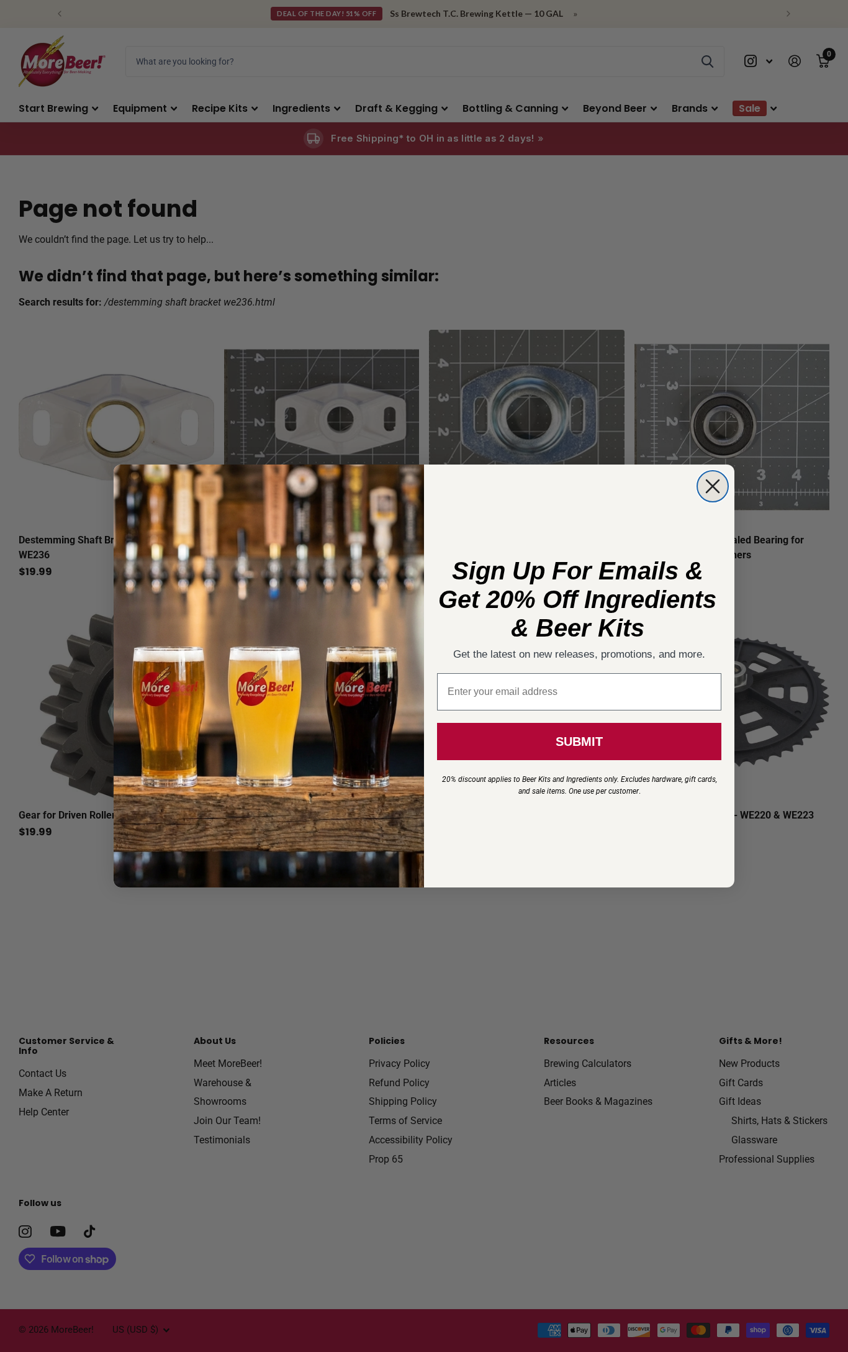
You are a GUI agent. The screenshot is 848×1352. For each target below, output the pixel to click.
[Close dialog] (712, 486)
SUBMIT (579, 741)
